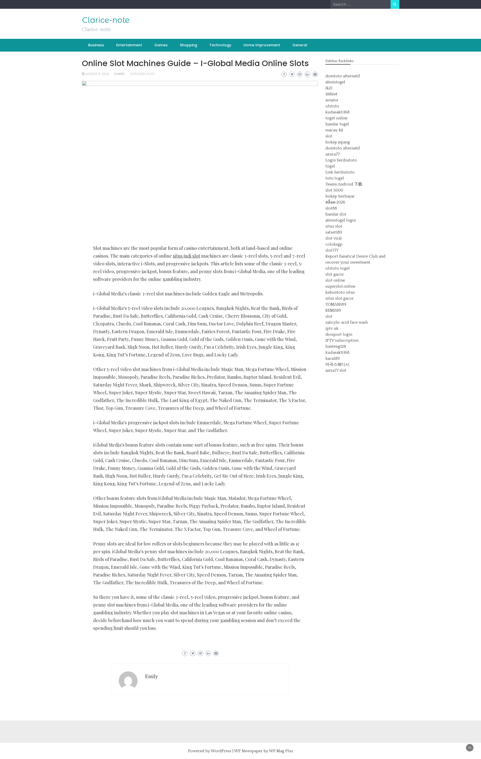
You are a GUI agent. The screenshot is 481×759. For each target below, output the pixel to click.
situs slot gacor (339, 298)
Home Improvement (262, 45)
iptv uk (331, 328)
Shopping (188, 45)
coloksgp (333, 244)
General (299, 45)
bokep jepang (337, 142)
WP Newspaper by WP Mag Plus (263, 751)
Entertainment (129, 45)
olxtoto (332, 106)
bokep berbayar (340, 196)
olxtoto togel (337, 268)
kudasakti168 (337, 112)
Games (161, 45)
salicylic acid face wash (346, 322)
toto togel (334, 178)
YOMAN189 (335, 304)
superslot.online (340, 286)
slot (328, 136)
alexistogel (335, 82)
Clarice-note (106, 20)
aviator (331, 100)
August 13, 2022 (97, 74)
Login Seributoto (341, 160)
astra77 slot (335, 370)
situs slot (333, 226)
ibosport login (338, 334)
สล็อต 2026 (335, 202)
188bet (331, 94)
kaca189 (332, 358)
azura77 (332, 154)
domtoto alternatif (342, 76)
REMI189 (333, 310)
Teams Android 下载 (343, 184)
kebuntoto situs (340, 292)
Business (96, 45)
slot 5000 (334, 190)
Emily (151, 676)
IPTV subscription (341, 340)
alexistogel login (340, 220)
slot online (335, 280)
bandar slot (335, 214)
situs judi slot (142, 74)
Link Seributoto (339, 172)
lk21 (328, 88)
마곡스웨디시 (337, 364)
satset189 (333, 232)
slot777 (331, 250)
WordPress (221, 751)
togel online (336, 118)
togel (330, 166)
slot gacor (334, 274)
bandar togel (337, 124)
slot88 (331, 208)
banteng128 (335, 346)
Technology (220, 45)
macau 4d (334, 130)
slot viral (333, 238)
